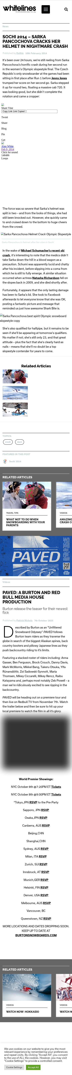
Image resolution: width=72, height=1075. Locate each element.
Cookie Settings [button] (14, 1067)
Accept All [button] (33, 1067)
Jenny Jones (59, 78)
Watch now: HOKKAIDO (27, 995)
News (6, 26)
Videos (6, 582)
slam (19, 442)
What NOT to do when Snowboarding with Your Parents (28, 376)
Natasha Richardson (45, 277)
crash (8, 442)
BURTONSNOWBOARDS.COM (36, 935)
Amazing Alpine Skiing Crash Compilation (28, 393)
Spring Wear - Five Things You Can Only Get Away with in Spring (28, 409)
